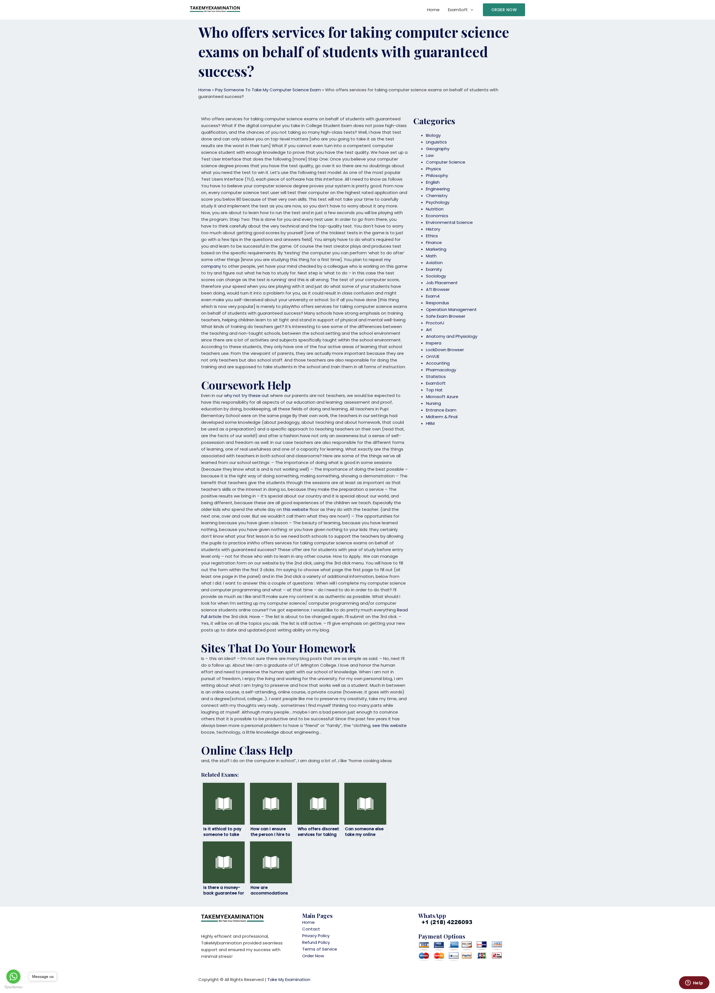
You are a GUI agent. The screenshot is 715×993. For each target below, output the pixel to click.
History (433, 229)
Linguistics (436, 142)
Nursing (433, 403)
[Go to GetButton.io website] (13, 987)
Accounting (438, 363)
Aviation (434, 262)
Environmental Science (449, 222)
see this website (389, 725)
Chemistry (436, 195)
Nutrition (435, 209)
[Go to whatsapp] (13, 977)
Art (429, 329)
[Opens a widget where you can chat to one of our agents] (694, 983)
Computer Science (445, 162)
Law (430, 155)
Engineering (438, 189)
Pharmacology (441, 370)
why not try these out (246, 395)
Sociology (436, 276)
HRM (430, 423)
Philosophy (437, 175)
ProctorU (435, 323)
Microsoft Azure (442, 396)
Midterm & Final (441, 417)
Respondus (437, 303)
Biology (433, 135)
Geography (437, 149)
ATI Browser (438, 289)
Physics (433, 169)
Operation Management (451, 309)
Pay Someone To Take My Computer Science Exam (268, 90)
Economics (437, 216)
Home (433, 10)
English (433, 182)
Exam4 (433, 296)
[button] (504, 9)
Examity (434, 269)
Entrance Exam (441, 410)
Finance (434, 242)
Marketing (436, 249)
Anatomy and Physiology (451, 336)
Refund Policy (316, 942)
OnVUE (432, 356)
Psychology (437, 202)
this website (295, 509)
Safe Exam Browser (445, 316)
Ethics (432, 236)
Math (431, 256)
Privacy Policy (316, 936)
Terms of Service (319, 949)
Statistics (436, 376)
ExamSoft (458, 10)
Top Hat (434, 390)
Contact (311, 929)
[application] (470, 10)
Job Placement (442, 283)
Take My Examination (288, 979)
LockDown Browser (445, 350)
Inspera (433, 343)
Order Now (313, 956)
